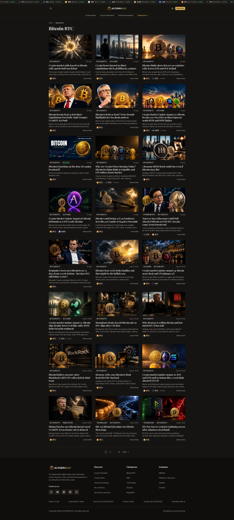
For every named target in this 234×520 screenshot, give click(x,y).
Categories (142, 15)
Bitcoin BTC (55, 62)
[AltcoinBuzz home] (117, 8)
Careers (162, 483)
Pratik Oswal (87, 179)
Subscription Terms (76, 501)
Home (51, 23)
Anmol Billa (134, 232)
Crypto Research (107, 15)
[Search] (51, 8)
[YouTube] (57, 492)
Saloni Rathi (87, 78)
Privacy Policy (128, 501)
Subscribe (180, 8)
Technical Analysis (125, 15)
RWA (128, 478)
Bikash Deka (181, 78)
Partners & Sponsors (167, 478)
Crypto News (90, 15)
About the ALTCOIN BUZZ (103, 501)
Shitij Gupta (134, 284)
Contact (162, 488)
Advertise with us (178, 501)
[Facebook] (70, 492)
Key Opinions (99, 488)
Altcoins (113, 62)
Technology (102, 423)
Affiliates (162, 473)
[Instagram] (76, 492)
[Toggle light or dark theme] (172, 8)
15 (119, 452)
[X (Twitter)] (51, 492)
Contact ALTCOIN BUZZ (153, 501)
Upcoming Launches (102, 492)
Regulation (68, 423)
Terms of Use (54, 501)
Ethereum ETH (149, 215)
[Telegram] (63, 492)
